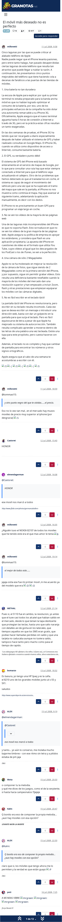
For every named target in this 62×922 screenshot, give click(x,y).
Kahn (9, 808)
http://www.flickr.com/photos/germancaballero (20, 508)
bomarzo (11, 670)
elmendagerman (15, 474)
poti (9, 892)
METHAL (11, 608)
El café (6, 31)
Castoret (11, 440)
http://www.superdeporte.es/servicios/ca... (18, 695)
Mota (9, 779)
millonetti (12, 46)
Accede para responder (46, 36)
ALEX (9, 711)
